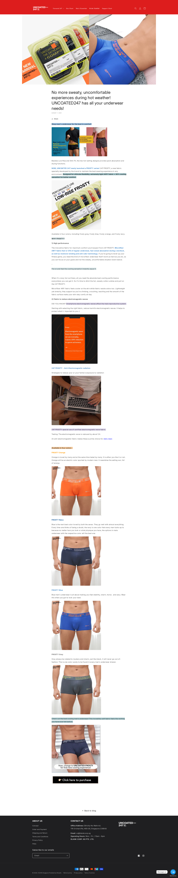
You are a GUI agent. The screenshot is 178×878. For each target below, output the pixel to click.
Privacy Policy (37, 840)
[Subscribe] (67, 855)
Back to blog (90, 811)
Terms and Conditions (40, 836)
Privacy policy (78, 873)
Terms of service (89, 873)
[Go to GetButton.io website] (173, 876)
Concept (35, 826)
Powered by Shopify (55, 873)
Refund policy (67, 873)
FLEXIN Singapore (43, 873)
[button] (58, 8)
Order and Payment (39, 829)
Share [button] (56, 119)
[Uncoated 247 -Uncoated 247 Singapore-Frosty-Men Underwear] (75, 784)
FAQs (34, 844)
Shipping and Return (39, 833)
